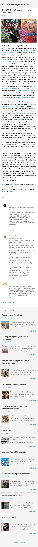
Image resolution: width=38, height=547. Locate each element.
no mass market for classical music (14, 131)
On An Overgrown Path (17, 4)
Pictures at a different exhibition (13, 385)
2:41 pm (11, 298)
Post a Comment (8, 302)
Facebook (4, 191)
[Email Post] (2, 198)
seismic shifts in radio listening (24, 97)
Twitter (11, 191)
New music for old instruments (13, 495)
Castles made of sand (9, 517)
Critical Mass (6, 430)
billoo (10, 205)
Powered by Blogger (19, 542)
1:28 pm (11, 278)
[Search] (35, 5)
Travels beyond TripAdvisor (11, 315)
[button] (35, 10)
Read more (32, 331)
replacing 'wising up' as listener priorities (23, 113)
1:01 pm (11, 230)
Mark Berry (12, 284)
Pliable (11, 236)
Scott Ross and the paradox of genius (15, 474)
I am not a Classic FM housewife (13, 452)
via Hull (14, 184)
